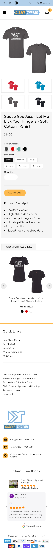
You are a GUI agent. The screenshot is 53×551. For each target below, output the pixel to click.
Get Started (9, 344)
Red (12, 149)
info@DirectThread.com (4, 3)
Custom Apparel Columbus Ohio (20, 375)
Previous (4, 286)
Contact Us (8, 348)
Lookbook (8, 394)
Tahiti (30, 311)
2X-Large (23, 165)
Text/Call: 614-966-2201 (21, 447)
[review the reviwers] (11, 504)
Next (49, 286)
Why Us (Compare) (12, 352)
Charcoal (6, 149)
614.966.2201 (10, 3)
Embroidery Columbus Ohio (17, 382)
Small (8, 159)
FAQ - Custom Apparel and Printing (21, 386)
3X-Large (37, 165)
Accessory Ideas (11, 390)
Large (33, 159)
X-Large (9, 165)
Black (24, 149)
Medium (21, 159)
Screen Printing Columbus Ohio (19, 378)
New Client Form (11, 340)
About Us (8, 356)
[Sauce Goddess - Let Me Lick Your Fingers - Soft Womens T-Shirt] (26, 274)
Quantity (8, 172)
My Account (45, 3)
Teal (18, 149)
